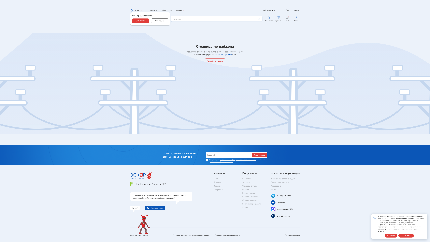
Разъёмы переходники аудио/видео (127, 143)
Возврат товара (248, 193)
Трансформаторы (224, 135)
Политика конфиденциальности (227, 235)
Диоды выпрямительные (20, 134)
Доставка (246, 182)
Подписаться (259, 155)
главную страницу (224, 54)
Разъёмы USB (118, 139)
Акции (245, 207)
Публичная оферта (292, 235)
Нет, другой (159, 20)
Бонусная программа (251, 203)
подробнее (406, 235)
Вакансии (218, 185)
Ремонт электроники (280, 182)
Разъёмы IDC (118, 135)
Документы (218, 189)
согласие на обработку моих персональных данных (238, 160)
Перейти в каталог (215, 61)
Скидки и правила (250, 200)
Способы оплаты (249, 185)
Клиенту (179, 10)
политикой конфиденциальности (221, 162)
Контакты (153, 10)
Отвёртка (321, 135)
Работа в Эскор (167, 10)
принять (391, 235)
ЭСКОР (217, 178)
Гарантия (246, 189)
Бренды (217, 182)
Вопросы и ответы (250, 196)
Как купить (246, 178)
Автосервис (276, 185)
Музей (273, 189)
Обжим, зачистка (325, 138)
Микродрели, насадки (327, 142)
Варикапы (14, 142)
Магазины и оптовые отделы (283, 178)
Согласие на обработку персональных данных (191, 235)
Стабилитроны (16, 138)
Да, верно (141, 20)
